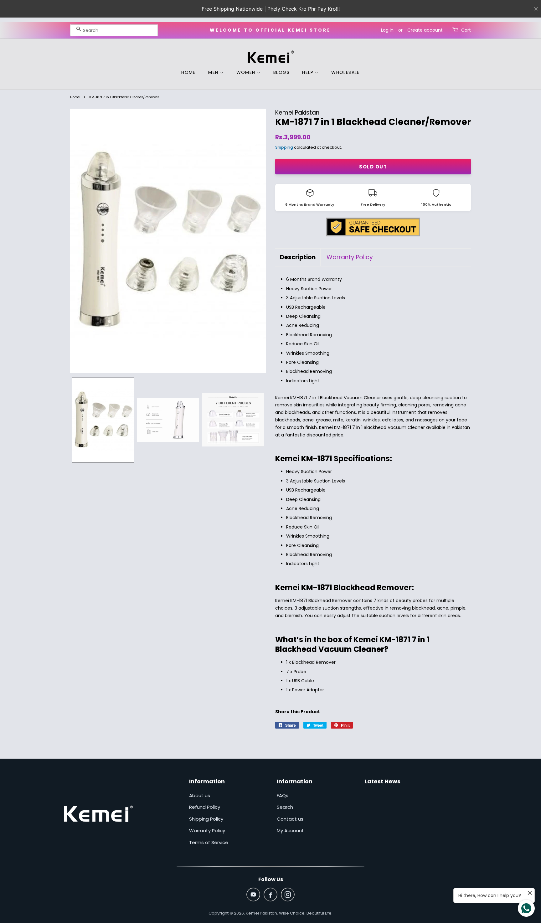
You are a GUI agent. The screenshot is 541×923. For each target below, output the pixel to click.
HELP (308, 72)
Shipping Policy (206, 819)
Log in (387, 30)
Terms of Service (208, 842)
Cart (466, 30)
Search (285, 807)
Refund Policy (204, 807)
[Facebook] (270, 894)
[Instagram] (287, 894)
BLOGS (281, 72)
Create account (425, 30)
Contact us (290, 819)
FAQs (282, 795)
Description (298, 257)
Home (75, 97)
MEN (214, 72)
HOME (188, 72)
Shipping (284, 147)
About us (199, 795)
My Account (290, 830)
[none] (103, 420)
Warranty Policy (350, 257)
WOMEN (246, 72)
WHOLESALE (345, 72)
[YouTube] (253, 894)
